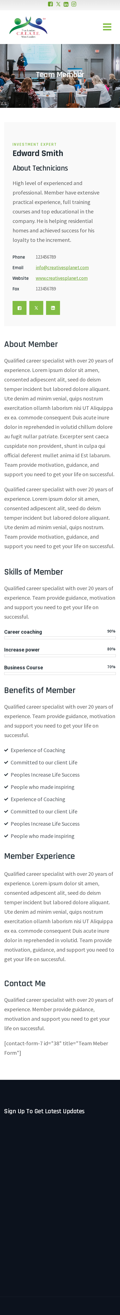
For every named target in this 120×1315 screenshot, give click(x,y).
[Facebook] (50, 4)
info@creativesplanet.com (62, 267)
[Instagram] (74, 4)
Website (20, 278)
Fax (16, 289)
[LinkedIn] (66, 4)
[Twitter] (58, 4)
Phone (19, 257)
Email (18, 268)
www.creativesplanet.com (62, 278)
